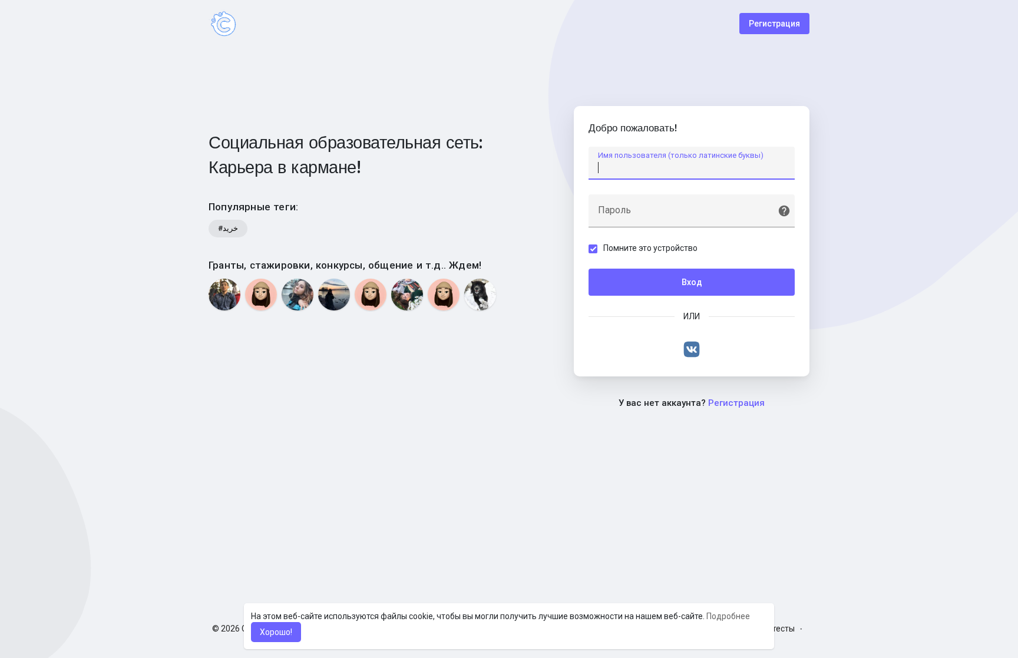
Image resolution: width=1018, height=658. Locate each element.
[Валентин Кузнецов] (480, 294)
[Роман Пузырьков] (334, 294)
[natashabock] (444, 294)
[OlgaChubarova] (261, 294)
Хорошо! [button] (276, 632)
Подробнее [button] (728, 616)
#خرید (228, 228)
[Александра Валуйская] (407, 294)
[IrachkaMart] (370, 294)
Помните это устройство (650, 248)
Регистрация (774, 23)
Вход (692, 282)
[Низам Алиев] (224, 294)
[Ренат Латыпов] (297, 294)
